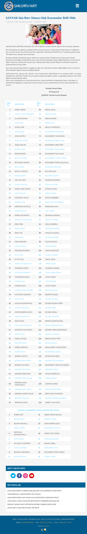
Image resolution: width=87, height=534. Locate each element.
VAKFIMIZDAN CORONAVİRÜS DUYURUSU (24, 494)
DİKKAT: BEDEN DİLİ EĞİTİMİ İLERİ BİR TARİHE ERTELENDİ (31, 504)
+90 (64, 522)
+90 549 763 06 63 (27, 522)
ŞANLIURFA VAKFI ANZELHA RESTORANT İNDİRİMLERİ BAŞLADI (33, 501)
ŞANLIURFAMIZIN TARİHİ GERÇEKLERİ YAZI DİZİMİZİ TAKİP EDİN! (34, 491)
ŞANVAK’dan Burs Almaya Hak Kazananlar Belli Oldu (41, 17)
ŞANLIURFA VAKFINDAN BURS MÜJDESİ (23, 508)
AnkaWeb (46, 526)
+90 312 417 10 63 (45, 522)
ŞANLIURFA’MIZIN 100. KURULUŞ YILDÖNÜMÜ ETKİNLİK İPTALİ (33, 497)
